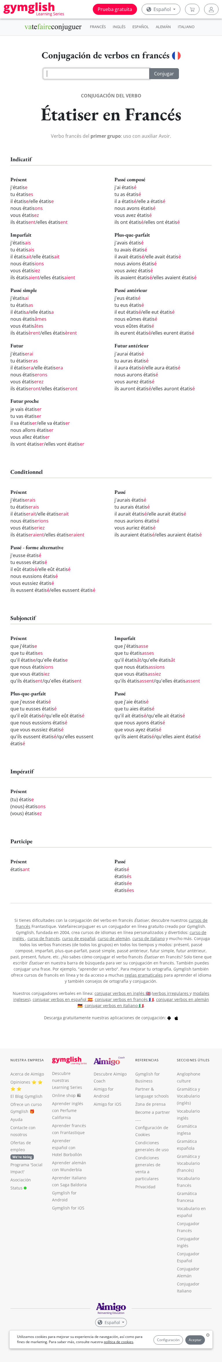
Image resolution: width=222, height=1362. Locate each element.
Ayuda (16, 1119)
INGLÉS (119, 26)
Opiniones (20, 1082)
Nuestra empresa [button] (27, 1060)
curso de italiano (148, 938)
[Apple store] (176, 1018)
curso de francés (43, 938)
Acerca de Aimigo (27, 1074)
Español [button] (162, 9)
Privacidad (145, 1186)
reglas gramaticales (144, 975)
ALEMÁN (163, 26)
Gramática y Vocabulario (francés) (188, 1163)
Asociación (20, 1180)
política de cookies (118, 1341)
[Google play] (169, 1018)
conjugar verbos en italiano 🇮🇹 (114, 1005)
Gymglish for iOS (68, 1208)
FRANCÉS (98, 26)
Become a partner (152, 1112)
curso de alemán (114, 938)
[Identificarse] (211, 9)
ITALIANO (186, 26)
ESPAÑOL (140, 26)
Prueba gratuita (115, 9)
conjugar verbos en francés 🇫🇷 (124, 999)
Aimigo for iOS (107, 1104)
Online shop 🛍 (66, 1095)
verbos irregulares (171, 993)
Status (17, 1188)
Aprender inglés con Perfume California (67, 1110)
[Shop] (192, 9)
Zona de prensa (150, 1104)
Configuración (168, 1339)
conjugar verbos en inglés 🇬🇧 (123, 993)
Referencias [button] (147, 1060)
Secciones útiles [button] (193, 1060)
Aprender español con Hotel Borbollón (67, 1147)
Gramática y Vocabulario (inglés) (188, 1096)
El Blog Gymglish (26, 1096)
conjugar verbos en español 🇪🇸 (62, 999)
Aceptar (195, 1339)
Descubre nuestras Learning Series (67, 1080)
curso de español (78, 938)
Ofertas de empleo (21, 1149)
